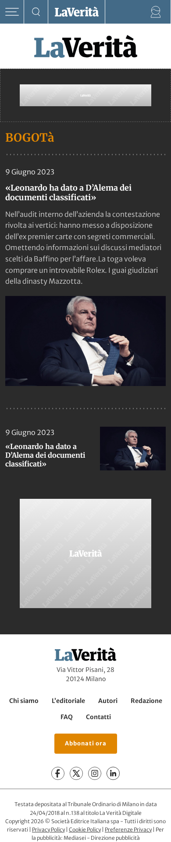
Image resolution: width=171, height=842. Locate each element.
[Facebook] (57, 773)
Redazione (146, 701)
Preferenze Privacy (128, 829)
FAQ (67, 717)
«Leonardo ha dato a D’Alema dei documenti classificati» (68, 192)
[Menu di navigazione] (12, 12)
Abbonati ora (86, 743)
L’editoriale (68, 701)
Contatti (98, 717)
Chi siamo (24, 701)
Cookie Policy (85, 829)
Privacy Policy (48, 829)
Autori (108, 701)
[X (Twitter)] (76, 773)
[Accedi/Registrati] (156, 12)
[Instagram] (94, 773)
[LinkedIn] (113, 773)
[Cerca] (36, 12)
